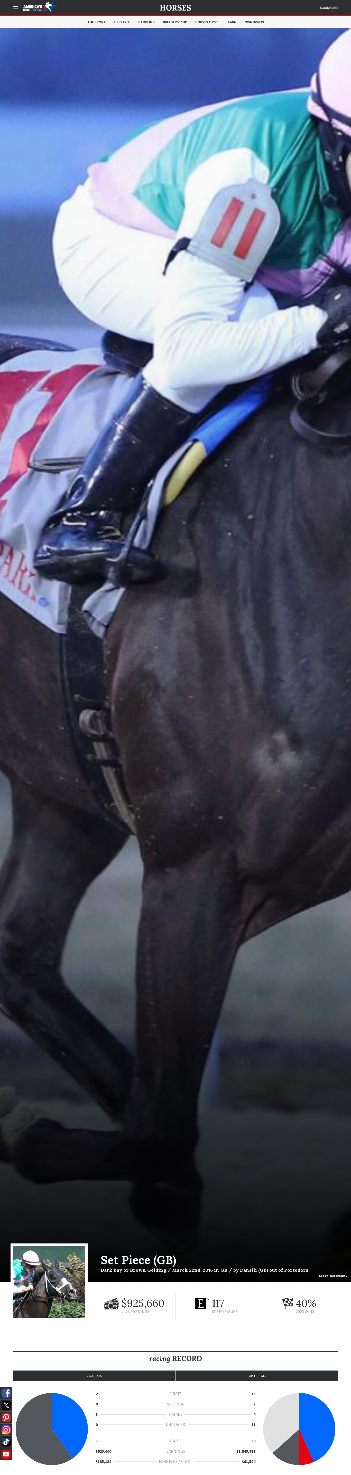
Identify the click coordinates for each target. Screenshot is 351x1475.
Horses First (206, 22)
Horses (175, 8)
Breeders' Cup (175, 22)
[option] (175, 655)
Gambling (146, 22)
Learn (231, 22)
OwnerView (254, 22)
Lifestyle (122, 22)
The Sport (96, 22)
